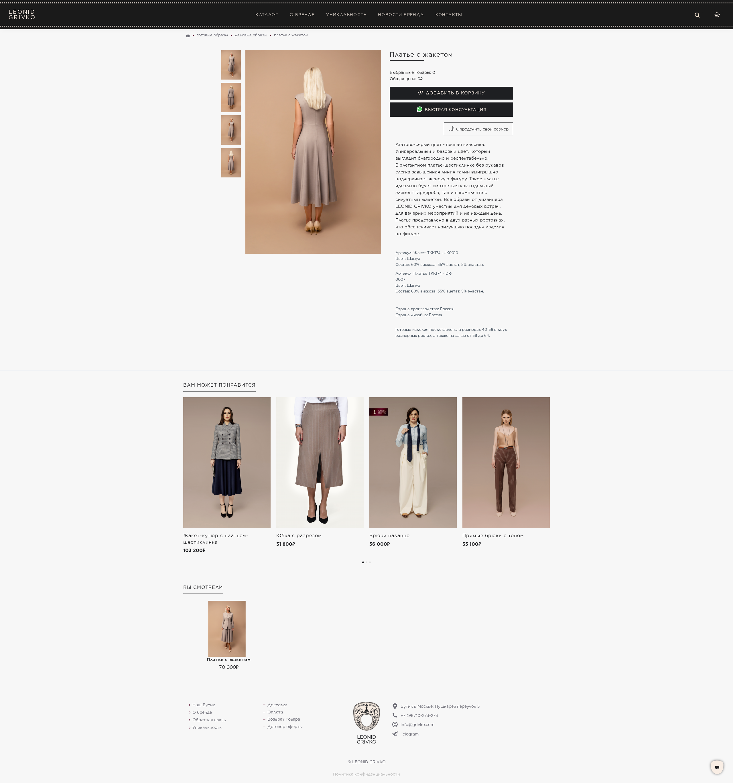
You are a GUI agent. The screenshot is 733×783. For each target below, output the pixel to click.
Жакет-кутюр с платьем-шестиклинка (216, 539)
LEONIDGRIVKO (22, 14)
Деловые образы (251, 35)
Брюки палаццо (389, 535)
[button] (363, 562)
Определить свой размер (482, 129)
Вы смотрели (203, 587)
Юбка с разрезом (299, 535)
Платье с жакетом (229, 659)
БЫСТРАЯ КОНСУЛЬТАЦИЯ (455, 109)
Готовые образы (212, 35)
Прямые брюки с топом (493, 535)
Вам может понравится (219, 385)
